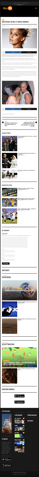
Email (3, 253)
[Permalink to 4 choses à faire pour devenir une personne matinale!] (17, 450)
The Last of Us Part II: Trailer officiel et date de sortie (26, 369)
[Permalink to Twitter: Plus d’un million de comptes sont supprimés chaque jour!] (23, 443)
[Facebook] (15, 5)
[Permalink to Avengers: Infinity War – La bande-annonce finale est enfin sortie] (23, 429)
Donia (4, 25)
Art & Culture (18, 418)
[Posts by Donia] (2, 26)
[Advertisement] (20, 13)
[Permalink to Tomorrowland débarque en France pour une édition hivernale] (21, 421)
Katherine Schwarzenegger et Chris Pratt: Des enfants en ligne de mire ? (27, 137)
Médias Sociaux (18, 440)
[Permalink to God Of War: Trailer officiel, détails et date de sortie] (21, 436)
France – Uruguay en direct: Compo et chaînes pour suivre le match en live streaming (27, 209)
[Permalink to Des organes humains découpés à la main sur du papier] (23, 421)
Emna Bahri (19, 138)
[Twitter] (20, 5)
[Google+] (16, 5)
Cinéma (16, 425)
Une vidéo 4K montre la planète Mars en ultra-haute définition (27, 319)
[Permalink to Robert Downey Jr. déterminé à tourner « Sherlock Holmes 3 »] (21, 429)
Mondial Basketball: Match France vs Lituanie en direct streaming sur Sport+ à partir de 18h (26, 199)
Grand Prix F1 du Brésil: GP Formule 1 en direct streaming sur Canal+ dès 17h (26, 189)
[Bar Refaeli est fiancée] (19, 38)
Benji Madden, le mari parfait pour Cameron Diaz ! (26, 170)
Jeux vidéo (17, 432)
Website (3, 257)
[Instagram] (18, 5)
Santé (16, 447)
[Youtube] (21, 5)
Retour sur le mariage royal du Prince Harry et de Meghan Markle (27, 154)
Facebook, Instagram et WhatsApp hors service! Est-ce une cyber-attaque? (27, 302)
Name (3, 249)
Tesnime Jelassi (20, 155)
